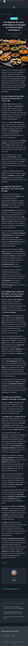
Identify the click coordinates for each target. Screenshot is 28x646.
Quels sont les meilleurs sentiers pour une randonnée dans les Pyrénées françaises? (13, 612)
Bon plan (8, 14)
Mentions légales (5, 635)
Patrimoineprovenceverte (14, 1)
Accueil (3, 14)
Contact (13, 635)
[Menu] (14, 7)
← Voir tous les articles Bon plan (10, 589)
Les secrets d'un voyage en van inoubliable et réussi (14, 617)
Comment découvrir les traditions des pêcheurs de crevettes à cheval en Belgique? (13, 607)
